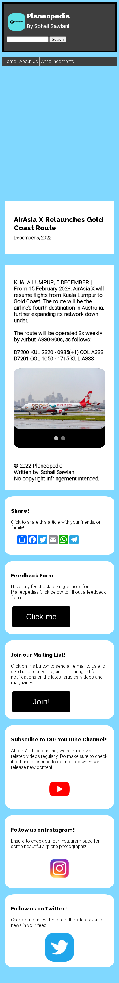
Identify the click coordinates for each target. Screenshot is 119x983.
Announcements (57, 61)
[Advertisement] (59, 133)
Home (10, 61)
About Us (28, 61)
